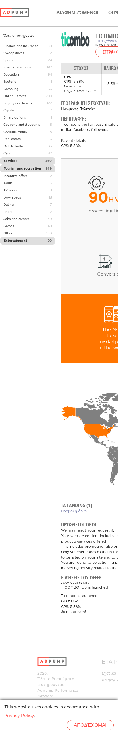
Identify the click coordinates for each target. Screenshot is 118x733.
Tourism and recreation (22, 168)
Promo (8, 212)
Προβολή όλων (74, 511)
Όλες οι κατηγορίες (18, 35)
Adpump (45, 690)
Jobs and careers (16, 219)
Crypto (8, 110)
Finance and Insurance (20, 46)
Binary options (14, 117)
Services (10, 161)
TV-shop (10, 190)
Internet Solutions (17, 67)
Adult (7, 183)
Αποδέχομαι (90, 725)
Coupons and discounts (21, 124)
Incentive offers (15, 176)
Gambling (10, 89)
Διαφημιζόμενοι (77, 13)
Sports (8, 60)
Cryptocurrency (15, 132)
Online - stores (15, 96)
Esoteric (9, 81)
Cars (6, 153)
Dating (8, 204)
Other (7, 233)
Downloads (12, 197)
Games (8, 226)
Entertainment (15, 240)
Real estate (12, 139)
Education (11, 74)
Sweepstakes (13, 53)
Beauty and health (17, 103)
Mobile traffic (13, 146)
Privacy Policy (19, 716)
